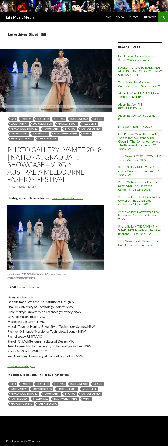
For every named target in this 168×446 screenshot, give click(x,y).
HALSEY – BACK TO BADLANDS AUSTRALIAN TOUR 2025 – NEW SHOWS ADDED (140, 71)
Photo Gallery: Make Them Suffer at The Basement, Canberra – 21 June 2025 (139, 171)
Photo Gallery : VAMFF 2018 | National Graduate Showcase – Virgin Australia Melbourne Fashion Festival (54, 164)
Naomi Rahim (46, 374)
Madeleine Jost (67, 123)
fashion (26, 118)
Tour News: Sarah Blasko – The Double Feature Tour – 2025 (138, 243)
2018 (13, 118)
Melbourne (89, 123)
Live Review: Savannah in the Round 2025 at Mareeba (136, 58)
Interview (150, 17)
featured (43, 118)
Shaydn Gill (40, 133)
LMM (33, 187)
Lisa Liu (98, 118)
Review (120, 17)
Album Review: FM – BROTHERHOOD (131, 106)
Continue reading (21, 366)
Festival (59, 118)
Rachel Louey (19, 133)
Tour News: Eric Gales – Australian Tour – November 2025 (139, 84)
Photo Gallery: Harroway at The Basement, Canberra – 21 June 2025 (138, 215)
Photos (133, 17)
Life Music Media (20, 17)
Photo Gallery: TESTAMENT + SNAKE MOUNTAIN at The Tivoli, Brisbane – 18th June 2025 (140, 230)
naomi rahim (51, 128)
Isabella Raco (79, 118)
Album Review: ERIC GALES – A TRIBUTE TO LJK (138, 95)
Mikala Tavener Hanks (24, 128)
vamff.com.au (31, 287)
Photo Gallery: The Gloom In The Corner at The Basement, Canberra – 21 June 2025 (139, 200)
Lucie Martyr (19, 123)
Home (107, 17)
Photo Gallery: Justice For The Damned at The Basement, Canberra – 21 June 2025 (137, 185)
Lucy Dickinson (42, 123)
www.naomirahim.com (67, 198)
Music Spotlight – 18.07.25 (135, 126)
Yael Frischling (47, 138)
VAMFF (87, 133)
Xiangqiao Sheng (21, 138)
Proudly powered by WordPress (23, 441)
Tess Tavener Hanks (65, 133)
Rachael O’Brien (91, 128)
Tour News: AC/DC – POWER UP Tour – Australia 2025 (139, 158)
